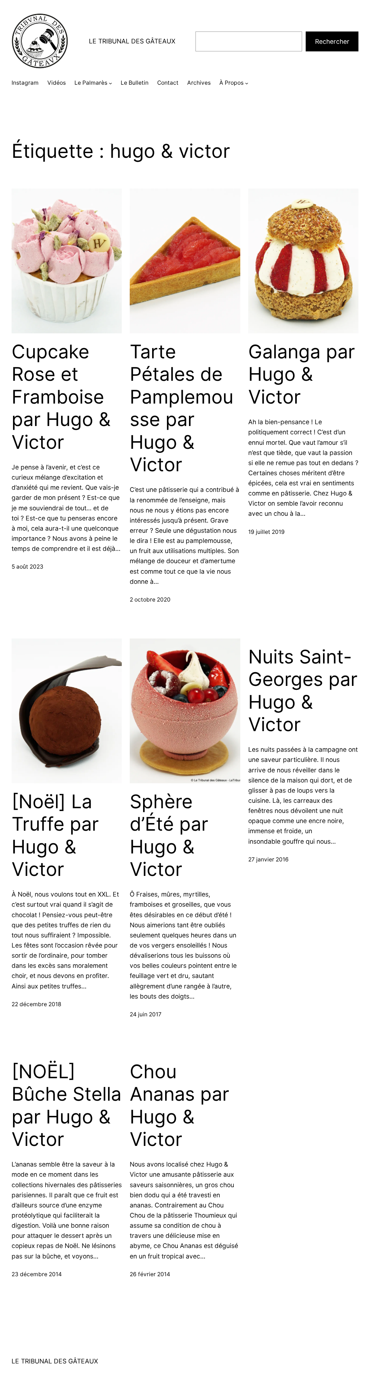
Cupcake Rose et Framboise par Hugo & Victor (61, 397)
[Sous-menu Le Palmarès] (110, 83)
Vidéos (56, 82)
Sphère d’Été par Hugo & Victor (169, 835)
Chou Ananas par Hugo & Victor (179, 1105)
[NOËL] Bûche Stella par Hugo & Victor (66, 1105)
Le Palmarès (90, 82)
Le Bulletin (135, 82)
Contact (167, 82)
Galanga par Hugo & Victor (301, 374)
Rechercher (332, 41)
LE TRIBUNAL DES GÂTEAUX (132, 41)
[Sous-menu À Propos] (246, 83)
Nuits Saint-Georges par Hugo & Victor (302, 691)
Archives (199, 82)
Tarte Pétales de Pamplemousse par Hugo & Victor (181, 408)
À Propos (231, 82)
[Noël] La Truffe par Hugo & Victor (55, 835)
